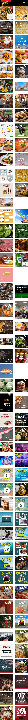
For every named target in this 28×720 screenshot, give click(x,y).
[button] (24, 3)
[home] (6, 3)
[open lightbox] (6, 13)
